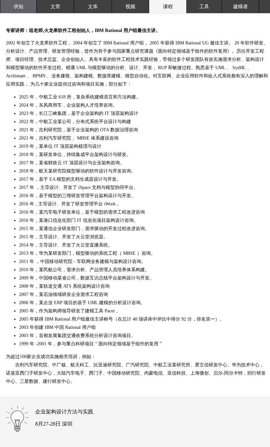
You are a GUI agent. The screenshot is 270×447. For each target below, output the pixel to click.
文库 (93, 6)
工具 (204, 6)
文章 (55, 6)
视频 (130, 6)
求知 (18, 6)
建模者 (240, 6)
